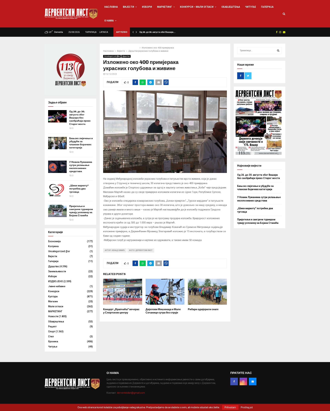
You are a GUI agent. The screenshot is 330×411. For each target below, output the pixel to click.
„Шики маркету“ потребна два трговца (79, 188)
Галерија (267, 6)
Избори (147, 6)
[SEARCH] (278, 50)
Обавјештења (230, 6)
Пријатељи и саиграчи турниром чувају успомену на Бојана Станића (81, 211)
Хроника (53, 341)
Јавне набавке (56, 286)
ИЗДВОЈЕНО (55, 281)
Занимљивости (57, 271)
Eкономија (54, 241)
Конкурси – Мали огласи (196, 6)
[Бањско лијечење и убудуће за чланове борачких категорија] (57, 143)
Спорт (51, 331)
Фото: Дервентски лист (140, 250)
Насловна (111, 6)
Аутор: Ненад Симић (115, 250)
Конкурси (53, 291)
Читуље (250, 6)
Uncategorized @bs (112, 56)
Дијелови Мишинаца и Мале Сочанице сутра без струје (163, 311)
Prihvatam (230, 407)
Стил (51, 336)
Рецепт (52, 326)
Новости (53, 316)
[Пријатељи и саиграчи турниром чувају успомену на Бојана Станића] (57, 211)
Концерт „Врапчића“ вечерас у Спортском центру (121, 311)
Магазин (53, 301)
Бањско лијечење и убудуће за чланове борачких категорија (81, 143)
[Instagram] (243, 381)
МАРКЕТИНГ (164, 6)
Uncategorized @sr (59, 251)
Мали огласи (55, 306)
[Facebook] (234, 381)
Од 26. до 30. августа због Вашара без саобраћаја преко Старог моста (80, 118)
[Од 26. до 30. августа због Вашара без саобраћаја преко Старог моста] (57, 116)
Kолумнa (53, 246)
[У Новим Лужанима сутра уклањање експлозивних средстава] (57, 167)
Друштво (126, 56)
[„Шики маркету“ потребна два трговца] (57, 190)
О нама (109, 20)
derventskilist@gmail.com (131, 392)
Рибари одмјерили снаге (203, 309)
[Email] (252, 381)
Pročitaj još (247, 407)
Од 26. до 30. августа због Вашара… (157, 32)
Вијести (128, 6)
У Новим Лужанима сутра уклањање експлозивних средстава (80, 167)
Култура (53, 296)
